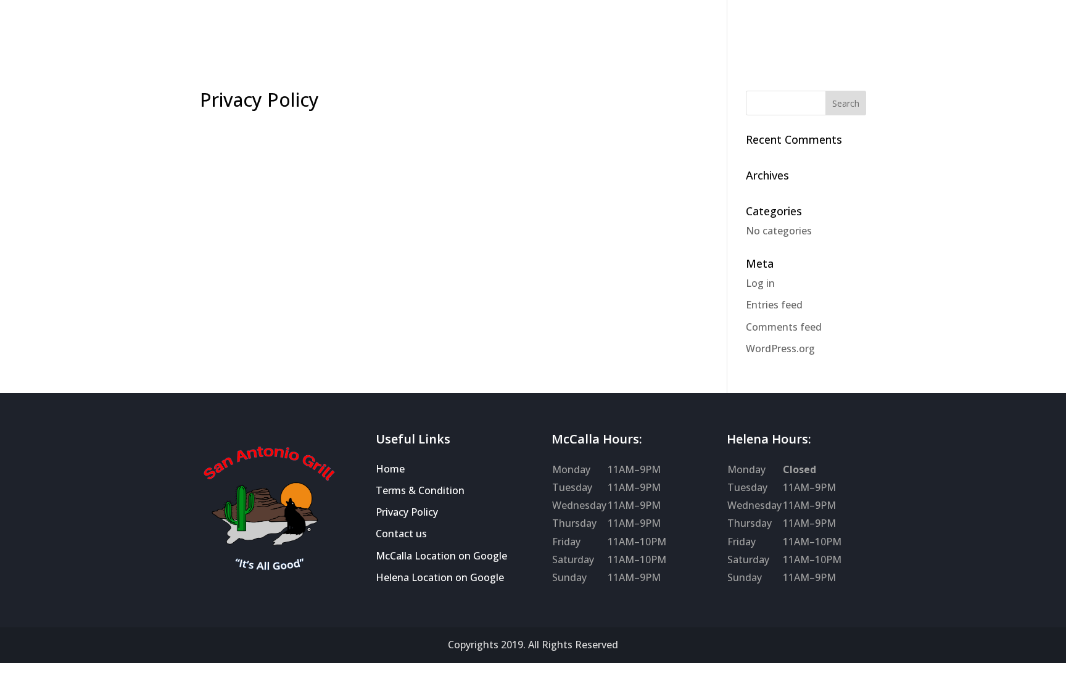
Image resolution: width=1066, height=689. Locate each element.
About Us (147, 31)
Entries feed (774, 304)
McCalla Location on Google (441, 556)
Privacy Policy (407, 512)
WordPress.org (780, 348)
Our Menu (209, 31)
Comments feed (784, 327)
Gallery (266, 31)
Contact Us (484, 31)
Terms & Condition (420, 490)
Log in (760, 283)
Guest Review (409, 31)
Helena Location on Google (440, 577)
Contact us (401, 533)
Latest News (329, 31)
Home (94, 31)
